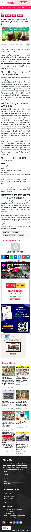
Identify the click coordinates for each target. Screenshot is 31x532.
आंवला (14, 235)
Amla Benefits (15, 232)
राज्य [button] (14, 7)
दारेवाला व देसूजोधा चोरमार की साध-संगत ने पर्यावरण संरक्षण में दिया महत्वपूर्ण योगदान (22, 379)
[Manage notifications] (3, 522)
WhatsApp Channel (8, 498)
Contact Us (6, 481)
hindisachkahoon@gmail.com (17, 515)
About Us (6, 478)
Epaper (24, 3)
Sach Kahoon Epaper (9, 493)
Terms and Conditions (9, 486)
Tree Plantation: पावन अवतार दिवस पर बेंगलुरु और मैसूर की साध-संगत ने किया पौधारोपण (22, 403)
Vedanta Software (25, 530)
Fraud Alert (21, 7)
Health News (6, 232)
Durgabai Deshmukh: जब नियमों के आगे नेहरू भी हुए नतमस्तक (8, 403)
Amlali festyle (6, 235)
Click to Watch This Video (15, 261)
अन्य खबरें (6, 13)
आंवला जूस (20, 235)
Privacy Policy (7, 483)
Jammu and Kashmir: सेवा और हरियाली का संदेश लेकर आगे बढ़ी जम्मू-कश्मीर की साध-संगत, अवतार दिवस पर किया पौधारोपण (8, 381)
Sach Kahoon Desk (15, 252)
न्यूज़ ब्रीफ (20, 15)
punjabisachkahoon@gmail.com (12, 517)
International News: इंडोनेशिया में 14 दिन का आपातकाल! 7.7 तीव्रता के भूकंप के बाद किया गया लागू (22, 446)
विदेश (9, 7)
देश (6, 7)
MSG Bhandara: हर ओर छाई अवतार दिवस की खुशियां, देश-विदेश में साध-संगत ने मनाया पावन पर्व (8, 445)
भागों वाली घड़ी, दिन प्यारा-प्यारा (21, 423)
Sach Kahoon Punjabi (9, 496)
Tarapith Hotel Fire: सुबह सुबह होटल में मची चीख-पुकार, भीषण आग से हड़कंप (8, 424)
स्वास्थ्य (14, 15)
